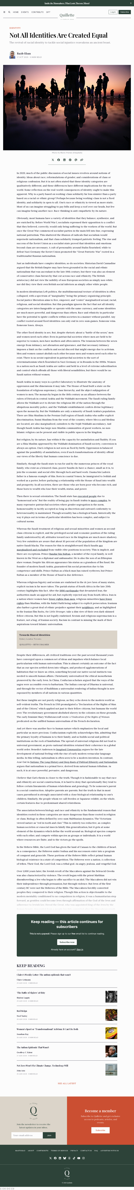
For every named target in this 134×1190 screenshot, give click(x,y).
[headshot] (12, 55)
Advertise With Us (109, 1151)
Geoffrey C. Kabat (24, 1052)
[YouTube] (78, 1158)
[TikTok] (74, 1158)
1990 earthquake (69, 590)
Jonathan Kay (23, 1034)
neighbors (88, 607)
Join (49, 1135)
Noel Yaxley (22, 1016)
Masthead (20, 1151)
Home (16, 12)
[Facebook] (55, 1158)
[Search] (9, 12)
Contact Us (86, 1151)
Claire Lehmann (24, 980)
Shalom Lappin (23, 998)
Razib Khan (24, 53)
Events (25, 12)
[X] (50, 1158)
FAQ (96, 1151)
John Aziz (21, 1070)
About (31, 1151)
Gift (48, 12)
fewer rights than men (62, 599)
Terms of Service (59, 1151)
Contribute (37, 12)
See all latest (67, 1083)
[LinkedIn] (60, 1158)
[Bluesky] (64, 1158)
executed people (87, 496)
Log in (113, 12)
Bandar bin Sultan (59, 553)
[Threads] (69, 1158)
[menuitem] (16, 12)
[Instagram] (83, 1158)
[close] (131, 3)
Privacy (74, 1151)
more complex (99, 500)
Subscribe (125, 12)
